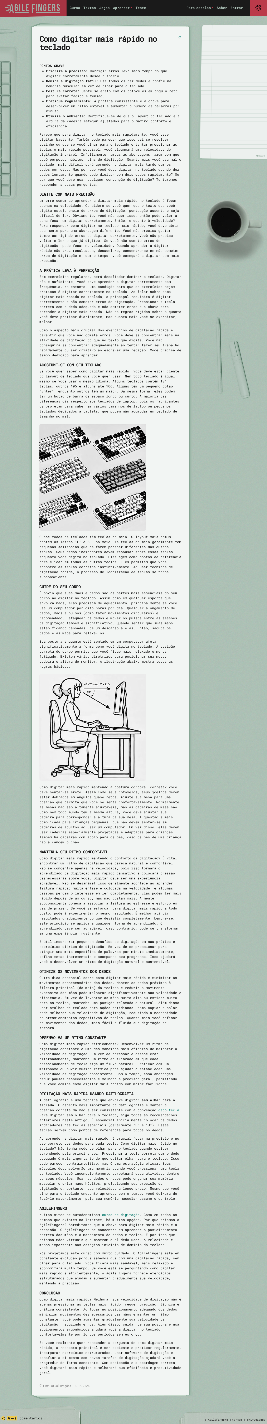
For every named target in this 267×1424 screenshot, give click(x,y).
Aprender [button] (121, 7)
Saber (222, 7)
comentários (30, 1418)
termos (237, 1419)
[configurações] (258, 8)
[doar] (12, 1418)
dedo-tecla (168, 1110)
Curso (75, 7)
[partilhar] (3, 1418)
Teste (141, 7)
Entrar (236, 7)
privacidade (256, 1419)
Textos (89, 7)
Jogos (104, 7)
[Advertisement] (235, 91)
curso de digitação (121, 1214)
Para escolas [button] (198, 7)
